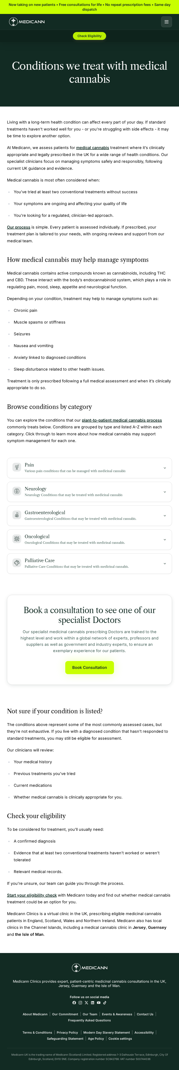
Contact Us (145, 1014)
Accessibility (144, 1032)
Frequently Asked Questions (89, 1020)
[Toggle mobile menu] (166, 21)
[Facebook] (74, 1002)
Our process (18, 227)
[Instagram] (80, 1002)
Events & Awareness (117, 1014)
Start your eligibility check (32, 895)
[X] (86, 1002)
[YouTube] (98, 1002)
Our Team (90, 1014)
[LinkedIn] (92, 1002)
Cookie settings (120, 1038)
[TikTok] (105, 1002)
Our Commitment (65, 1014)
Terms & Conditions (37, 1032)
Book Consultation (89, 667)
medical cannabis (92, 147)
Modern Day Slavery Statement (106, 1032)
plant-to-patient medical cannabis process (122, 420)
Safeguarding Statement (65, 1038)
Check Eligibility (89, 36)
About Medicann (35, 1014)
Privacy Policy (68, 1032)
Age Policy (96, 1038)
